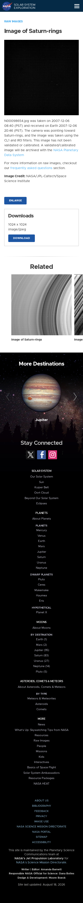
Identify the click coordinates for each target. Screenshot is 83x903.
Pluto (41, 579)
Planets (41, 513)
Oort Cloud (41, 492)
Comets (41, 709)
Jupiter (41, 420)
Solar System (41, 471)
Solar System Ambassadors (41, 773)
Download (21, 238)
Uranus (41, 562)
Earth (41, 541)
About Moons (41, 627)
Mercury (41, 530)
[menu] (76, 6)
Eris (41, 600)
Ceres (41, 584)
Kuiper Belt (41, 487)
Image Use (41, 821)
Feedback (41, 811)
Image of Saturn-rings (26, 339)
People (41, 746)
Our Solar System (41, 476)
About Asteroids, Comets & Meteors (41, 687)
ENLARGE (15, 200)
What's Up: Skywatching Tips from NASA (41, 730)
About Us (42, 800)
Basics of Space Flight (41, 767)
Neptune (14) (41, 666)
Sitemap (41, 837)
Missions (41, 751)
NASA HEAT (42, 783)
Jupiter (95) (41, 650)
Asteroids (41, 704)
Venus (41, 535)
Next (74, 396)
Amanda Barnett (51, 869)
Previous (8, 396)
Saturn (41, 557)
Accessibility (41, 842)
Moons (41, 622)
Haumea (41, 595)
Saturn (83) (41, 655)
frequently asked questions (31, 168)
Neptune (41, 568)
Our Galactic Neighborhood (22, 15)
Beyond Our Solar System (41, 498)
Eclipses (41, 503)
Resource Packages (41, 778)
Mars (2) (41, 645)
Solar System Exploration (22, 6)
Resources (41, 735)
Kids (41, 756)
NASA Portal (41, 832)
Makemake (41, 590)
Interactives (41, 762)
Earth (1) (41, 639)
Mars (41, 546)
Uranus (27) (41, 661)
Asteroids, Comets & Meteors (41, 681)
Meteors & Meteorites (41, 698)
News (41, 724)
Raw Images (13, 21)
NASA (5, 6)
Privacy (41, 816)
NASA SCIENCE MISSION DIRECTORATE (41, 826)
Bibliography (41, 806)
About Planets (41, 518)
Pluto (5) (41, 671)
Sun (41, 482)
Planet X (41, 612)
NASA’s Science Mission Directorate (41, 862)
